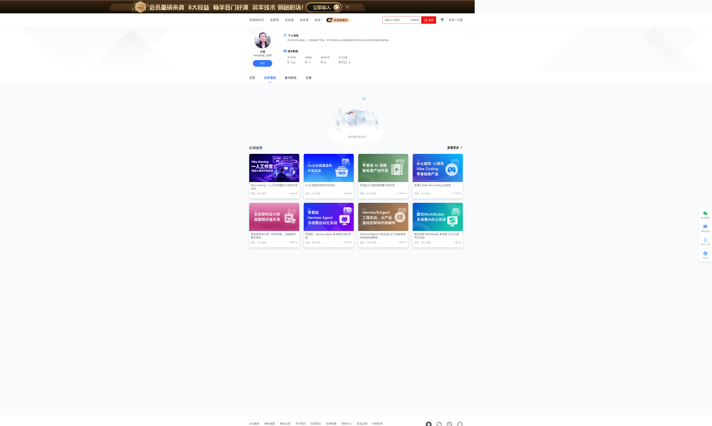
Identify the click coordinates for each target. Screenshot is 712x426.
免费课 (274, 20)
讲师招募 (331, 423)
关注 (262, 63)
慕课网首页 (256, 20)
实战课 (289, 20)
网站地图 (270, 423)
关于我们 (300, 423)
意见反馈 (362, 423)
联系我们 (316, 423)
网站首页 (285, 423)
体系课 (304, 20)
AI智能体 (414, 20)
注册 (460, 20)
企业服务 (254, 423)
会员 (339, 19)
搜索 (431, 20)
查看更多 (453, 147)
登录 (452, 20)
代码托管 (377, 423)
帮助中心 (347, 423)
